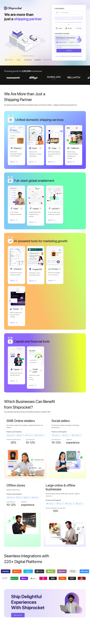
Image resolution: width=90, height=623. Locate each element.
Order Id (72, 42)
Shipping (11, 435)
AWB (78, 42)
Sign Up (12, 161)
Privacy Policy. (79, 22)
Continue (69, 18)
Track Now (69, 50)
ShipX (20, 435)
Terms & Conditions (71, 22)
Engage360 (40, 435)
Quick (66, 435)
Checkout (29, 435)
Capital (35, 497)
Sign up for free (18, 615)
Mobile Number (62, 42)
